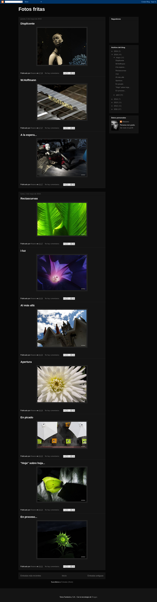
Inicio (64, 576)
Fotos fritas (32, 9)
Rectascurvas (29, 198)
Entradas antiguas (95, 576)
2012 (116, 106)
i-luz (23, 250)
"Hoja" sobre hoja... (32, 463)
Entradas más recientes (30, 576)
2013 (116, 102)
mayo (118, 57)
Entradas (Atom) (67, 582)
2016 (116, 55)
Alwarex (125, 122)
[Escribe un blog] (66, 73)
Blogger (94, 597)
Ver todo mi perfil (126, 128)
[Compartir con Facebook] (71, 73)
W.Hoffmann (28, 80)
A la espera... (28, 134)
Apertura (26, 361)
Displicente (27, 23)
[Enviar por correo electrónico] (64, 73)
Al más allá (27, 305)
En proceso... (28, 516)
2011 (116, 109)
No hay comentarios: (52, 73)
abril (118, 95)
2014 (116, 99)
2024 (116, 51)
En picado (26, 417)
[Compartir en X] (69, 73)
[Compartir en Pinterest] (73, 73)
